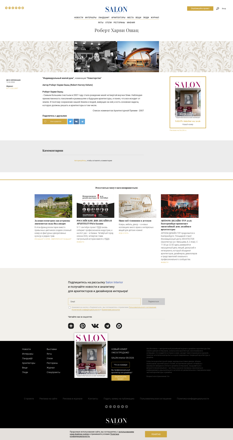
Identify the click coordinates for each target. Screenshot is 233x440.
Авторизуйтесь (80, 161)
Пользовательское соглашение (155, 398)
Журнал (155, 17)
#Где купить (123, 233)
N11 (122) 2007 (12, 88)
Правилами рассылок (111, 310)
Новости (78, 17)
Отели (108, 22)
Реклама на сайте (48, 398)
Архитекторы (118, 17)
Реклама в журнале (72, 398)
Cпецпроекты (53, 372)
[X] (70, 121)
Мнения (131, 22)
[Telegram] (82, 121)
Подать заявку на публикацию (119, 398)
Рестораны (119, 22)
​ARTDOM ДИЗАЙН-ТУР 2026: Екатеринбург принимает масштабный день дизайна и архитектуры (176, 225)
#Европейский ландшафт (61, 239)
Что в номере (120, 364)
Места (130, 17)
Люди (146, 17)
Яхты (100, 22)
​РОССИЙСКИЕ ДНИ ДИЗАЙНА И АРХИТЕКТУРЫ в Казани (94, 222)
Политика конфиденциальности (193, 398)
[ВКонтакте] (76, 121)
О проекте (29, 398)
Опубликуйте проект (200, 8)
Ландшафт (103, 17)
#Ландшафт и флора (42, 239)
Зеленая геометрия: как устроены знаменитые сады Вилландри (52, 222)
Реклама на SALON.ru (178, 130)
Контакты (93, 398)
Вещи (138, 17)
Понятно (156, 434)
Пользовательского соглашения (142, 307)
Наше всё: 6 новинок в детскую (135, 220)
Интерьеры (90, 17)
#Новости (80, 242)
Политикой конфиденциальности (86, 310)
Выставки (52, 349)
